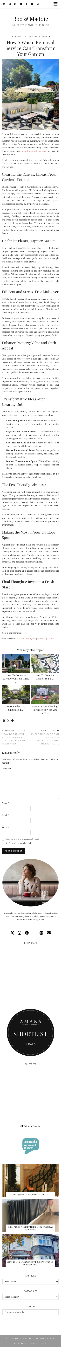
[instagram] (19, 933)
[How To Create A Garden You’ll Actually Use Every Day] (45, 663)
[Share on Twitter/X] (8, 720)
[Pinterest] (15, 4)
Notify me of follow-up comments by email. (22, 839)
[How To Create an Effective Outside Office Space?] (16, 663)
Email (5, 815)
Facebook (19, 638)
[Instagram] (10, 4)
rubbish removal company (33, 151)
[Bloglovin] (26, 4)
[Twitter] (4, 4)
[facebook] (27, 933)
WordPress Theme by (30, 1343)
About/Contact (45, 1338)
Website (5, 827)
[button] (57, 4)
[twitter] (12, 933)
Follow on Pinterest (32, 1126)
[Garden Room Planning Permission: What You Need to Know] (45, 694)
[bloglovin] (34, 933)
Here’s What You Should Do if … (16, 708)
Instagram (30, 638)
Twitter (50, 638)
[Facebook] (21, 4)
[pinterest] (41, 933)
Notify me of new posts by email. (18, 843)
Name (5, 803)
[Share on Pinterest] (12, 720)
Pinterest (41, 638)
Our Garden (42, 36)
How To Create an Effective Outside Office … (16, 678)
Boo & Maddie (30, 18)
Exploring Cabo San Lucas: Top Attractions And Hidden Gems (45, 737)
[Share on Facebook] (4, 720)
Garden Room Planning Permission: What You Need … (45, 709)
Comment (7, 768)
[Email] (32, 4)
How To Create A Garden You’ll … (45, 677)
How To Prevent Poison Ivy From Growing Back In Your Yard (14, 737)
